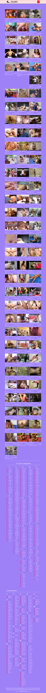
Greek (24, 519)
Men (30, 476)
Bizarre (32, 352)
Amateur (20, 61)
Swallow (37, 518)
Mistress (30, 482)
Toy (37, 541)
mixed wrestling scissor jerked (34, 283)
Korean (24, 570)
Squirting (38, 392)
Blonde (7, 167)
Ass (33, 61)
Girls (38, 233)
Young (37, 579)
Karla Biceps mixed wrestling (22, 349)
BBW (13, 220)
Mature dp (23, 648)
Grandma (23, 514)
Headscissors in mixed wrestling (10, 98)
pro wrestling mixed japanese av (22, 336)
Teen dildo (30, 653)
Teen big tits (30, 648)
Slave (37, 489)
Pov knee (23, 678)
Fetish (25, 21)
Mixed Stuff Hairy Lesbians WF (34, 124)
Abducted (9, 458)
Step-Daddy (17, 517)
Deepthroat (11, 286)
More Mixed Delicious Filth (34, 389)
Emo (17, 545)
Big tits (7, 127)
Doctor (17, 529)
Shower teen (30, 625)
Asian (31, 61)
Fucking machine (35, 233)
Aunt (10, 493)
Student (37, 515)
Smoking (37, 494)
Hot (23, 542)
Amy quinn (9, 616)
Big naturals (10, 654)
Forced (24, 489)
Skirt (37, 488)
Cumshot (22, 21)
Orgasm (26, 392)
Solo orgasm (30, 634)
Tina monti (30, 660)
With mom (36, 614)
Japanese (22, 114)
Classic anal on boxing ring (21, 389)
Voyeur (37, 561)
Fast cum (16, 640)
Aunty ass (9, 641)
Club (17, 488)
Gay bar (16, 659)
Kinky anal (23, 628)
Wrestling (36, 21)
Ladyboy (23, 576)
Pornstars (30, 546)
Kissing (24, 567)
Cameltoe (17, 470)
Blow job (9, 662)
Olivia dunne (24, 665)
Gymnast (23, 523)
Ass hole (10, 489)
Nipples (30, 502)
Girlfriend (23, 507)
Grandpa (23, 516)
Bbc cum (9, 645)
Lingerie (24, 586)
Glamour (23, 510)
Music (12, 167)
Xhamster (14, 33)
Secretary (37, 473)
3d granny (9, 597)
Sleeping (37, 491)
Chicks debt (17, 600)
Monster (30, 488)
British (22, 246)
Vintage (37, 558)
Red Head (30, 562)
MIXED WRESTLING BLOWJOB (10, 429)
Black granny (10, 656)
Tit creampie (30, 665)
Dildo (17, 528)
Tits (37, 535)
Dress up (16, 631)
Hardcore (23, 530)
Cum (7, 193)
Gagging (23, 499)
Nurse (31, 508)
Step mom (30, 641)
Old (30, 515)
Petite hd (23, 673)
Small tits (13, 246)
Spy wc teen (30, 637)
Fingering (32, 127)
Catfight (9, 21)
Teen (37, 531)
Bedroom (10, 511)
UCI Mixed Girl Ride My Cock (21, 270)
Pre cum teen (24, 681)
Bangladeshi (10, 502)
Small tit (30, 628)
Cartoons (17, 473)
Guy (23, 522)
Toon (37, 538)
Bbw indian (10, 647)
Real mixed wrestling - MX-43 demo (35, 296)
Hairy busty (23, 597)
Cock (17, 489)
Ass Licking (22, 140)
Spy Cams (37, 507)
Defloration (17, 526)
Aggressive (20, 74)
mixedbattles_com (8, 18)
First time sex (17, 651)
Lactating (23, 574)
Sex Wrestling (32, 442)
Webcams (37, 568)
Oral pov (23, 666)
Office (31, 514)
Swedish (37, 519)
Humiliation (24, 545)
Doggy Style (17, 532)
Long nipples (24, 638)
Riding (31, 563)
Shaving (37, 479)
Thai (37, 532)
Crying (17, 501)
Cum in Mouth (25, 286)
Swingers (37, 521)
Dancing (17, 519)
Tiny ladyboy (30, 662)
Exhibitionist (17, 551)
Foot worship (17, 654)
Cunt (17, 510)
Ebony (24, 193)
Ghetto (15, 114)
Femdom (32, 167)
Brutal (24, 246)
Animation (10, 480)
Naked (31, 498)
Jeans (24, 562)
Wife (37, 574)
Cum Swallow (24, 405)
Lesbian (36, 127)
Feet (24, 473)
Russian (30, 571)
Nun (30, 507)
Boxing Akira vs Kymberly (9, 58)
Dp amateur (17, 629)
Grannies (23, 517)
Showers (37, 482)
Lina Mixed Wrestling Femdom (34, 164)
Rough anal (30, 606)
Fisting (24, 485)
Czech (17, 513)
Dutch (17, 538)
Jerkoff (24, 563)
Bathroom (10, 503)
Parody (31, 534)
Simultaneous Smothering (21, 177)
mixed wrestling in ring (33, 98)
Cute (17, 512)
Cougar (17, 495)
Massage (30, 470)
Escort (17, 548)
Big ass (10, 74)
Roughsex (30, 569)
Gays (24, 504)
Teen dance (30, 650)
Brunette (20, 21)
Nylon (31, 510)
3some (7, 220)
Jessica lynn (24, 621)
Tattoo (37, 526)
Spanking (37, 501)
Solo (37, 497)
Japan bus (23, 615)
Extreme (34, 352)
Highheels (23, 536)
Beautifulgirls (10, 509)
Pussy (31, 555)
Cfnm (11, 21)
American (34, 220)
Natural (31, 499)
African (19, 140)
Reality (31, 560)
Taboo (37, 525)
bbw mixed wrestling (8, 204)
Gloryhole (23, 513)
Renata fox (30, 603)
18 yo (31, 220)
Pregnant (30, 549)
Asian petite (10, 637)
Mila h (23, 651)
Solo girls (30, 632)
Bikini (19, 167)
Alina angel (10, 604)
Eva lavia (16, 635)
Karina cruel (23, 627)
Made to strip (24, 642)
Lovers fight (7, 124)
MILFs (14, 193)
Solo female (30, 631)
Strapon (37, 512)
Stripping (37, 513)
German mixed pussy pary (34, 402)
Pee (30, 537)
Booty (10, 445)
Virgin (37, 559)
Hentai (24, 533)
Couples (17, 497)
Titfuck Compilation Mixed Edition (22, 124)
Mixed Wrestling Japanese (21, 111)
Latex (24, 577)
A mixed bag (7, 151)
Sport (37, 299)
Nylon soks (23, 661)
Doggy (17, 531)
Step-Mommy (31, 485)
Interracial (26, 352)
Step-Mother (31, 491)
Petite (13, 326)
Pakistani (30, 528)
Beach (10, 508)
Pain (30, 525)
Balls (10, 500)
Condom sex (17, 494)
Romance (30, 566)
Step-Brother (10, 533)
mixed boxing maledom (33, 18)
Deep (17, 523)
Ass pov (9, 640)
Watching (37, 565)
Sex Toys (37, 476)
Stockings (37, 510)
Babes (19, 127)
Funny (24, 495)
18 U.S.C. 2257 (24, 690)
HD (36, 405)
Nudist (31, 505)
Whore (37, 572)
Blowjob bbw (10, 663)
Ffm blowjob (17, 646)
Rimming (30, 565)
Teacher (37, 528)
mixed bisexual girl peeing (34, 336)
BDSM (25, 140)
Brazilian (10, 530)
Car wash (16, 597)
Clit (17, 485)
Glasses (24, 511)
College (17, 491)
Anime (7, 21)
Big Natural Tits (38, 220)
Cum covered (17, 615)
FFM (24, 479)
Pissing (31, 543)
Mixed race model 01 (8, 164)
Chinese (17, 482)
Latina (24, 580)
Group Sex (23, 520)
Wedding (37, 569)
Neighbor (30, 501)
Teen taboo (30, 654)
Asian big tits (10, 632)
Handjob (11, 193)
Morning (30, 489)
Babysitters (10, 499)
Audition (35, 61)
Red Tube (27, 298)
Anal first (9, 625)
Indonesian (24, 552)
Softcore (37, 495)
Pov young (23, 679)
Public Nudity (31, 552)
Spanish (37, 500)
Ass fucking (8, 180)
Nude (30, 504)
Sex (33, 445)
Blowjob (12, 74)
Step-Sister (37, 485)
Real (35, 299)
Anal (7, 140)
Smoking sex (31, 629)
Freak (27, 61)
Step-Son (37, 498)
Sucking (37, 516)
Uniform (37, 551)
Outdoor (30, 521)
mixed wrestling (32, 151)
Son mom (30, 635)
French (24, 491)
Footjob (9, 193)
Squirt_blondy (31, 638)
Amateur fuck (10, 610)
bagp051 (31, 270)
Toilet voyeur (30, 666)
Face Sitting (32, 193)
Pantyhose (30, 531)
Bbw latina (9, 648)
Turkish (37, 544)
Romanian (30, 568)
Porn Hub (15, 20)
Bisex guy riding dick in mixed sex (10, 177)
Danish (17, 520)
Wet (37, 571)
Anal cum (9, 622)
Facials (24, 470)
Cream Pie (17, 498)
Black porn (9, 657)
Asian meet (10, 635)
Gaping (24, 502)
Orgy (30, 520)
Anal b (9, 619)
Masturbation (12, 127)
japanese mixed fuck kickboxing (22, 18)
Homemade (24, 539)
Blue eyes (9, 666)
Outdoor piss (24, 668)
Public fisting (24, 684)
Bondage (24, 445)
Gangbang (23, 501)
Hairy (34, 127)
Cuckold (17, 503)
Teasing (37, 529)
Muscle (31, 494)
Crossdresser (17, 500)
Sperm (37, 503)
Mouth (31, 492)
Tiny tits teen (30, 663)
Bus (10, 539)
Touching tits (30, 668)
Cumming (17, 507)
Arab (11, 220)
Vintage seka (37, 601)
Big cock (37, 61)
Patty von (23, 672)
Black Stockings (19, 75)
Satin (37, 470)
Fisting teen (17, 652)
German (34, 405)
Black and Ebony (23, 61)
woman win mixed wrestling (34, 243)
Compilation (14, 21)
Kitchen (24, 569)
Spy (37, 506)
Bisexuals (32, 114)
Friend (24, 492)
